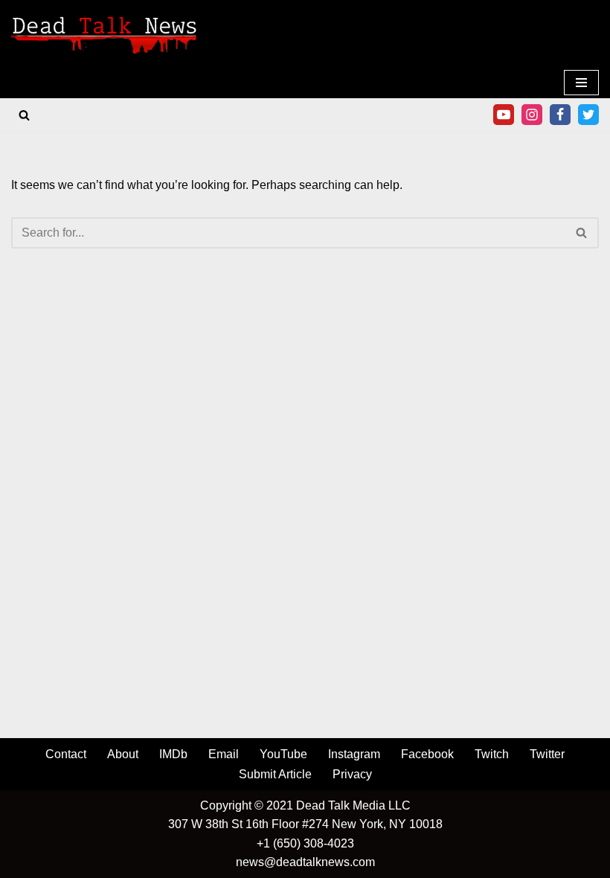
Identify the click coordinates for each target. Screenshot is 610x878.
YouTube (283, 754)
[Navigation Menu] (581, 82)
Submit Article (275, 774)
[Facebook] (560, 114)
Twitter (547, 754)
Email (223, 754)
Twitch (492, 754)
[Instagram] (531, 114)
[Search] (24, 115)
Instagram (354, 754)
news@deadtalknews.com (305, 862)
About (122, 754)
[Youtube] (503, 114)
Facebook (427, 754)
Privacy (352, 774)
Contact (65, 754)
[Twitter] (588, 114)
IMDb (173, 754)
